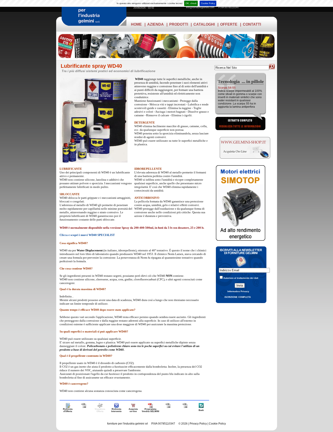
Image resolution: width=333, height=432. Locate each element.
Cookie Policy (208, 3)
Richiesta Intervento (116, 410)
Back (201, 410)
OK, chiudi (191, 3)
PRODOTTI (178, 24)
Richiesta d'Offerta (67, 410)
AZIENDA (155, 24)
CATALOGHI (204, 24)
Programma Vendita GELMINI (150, 410)
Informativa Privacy (238, 291)
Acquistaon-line (133, 410)
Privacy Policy (198, 423)
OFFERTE (228, 24)
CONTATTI (252, 24)
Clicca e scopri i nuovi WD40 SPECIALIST (87, 235)
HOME (136, 24)
